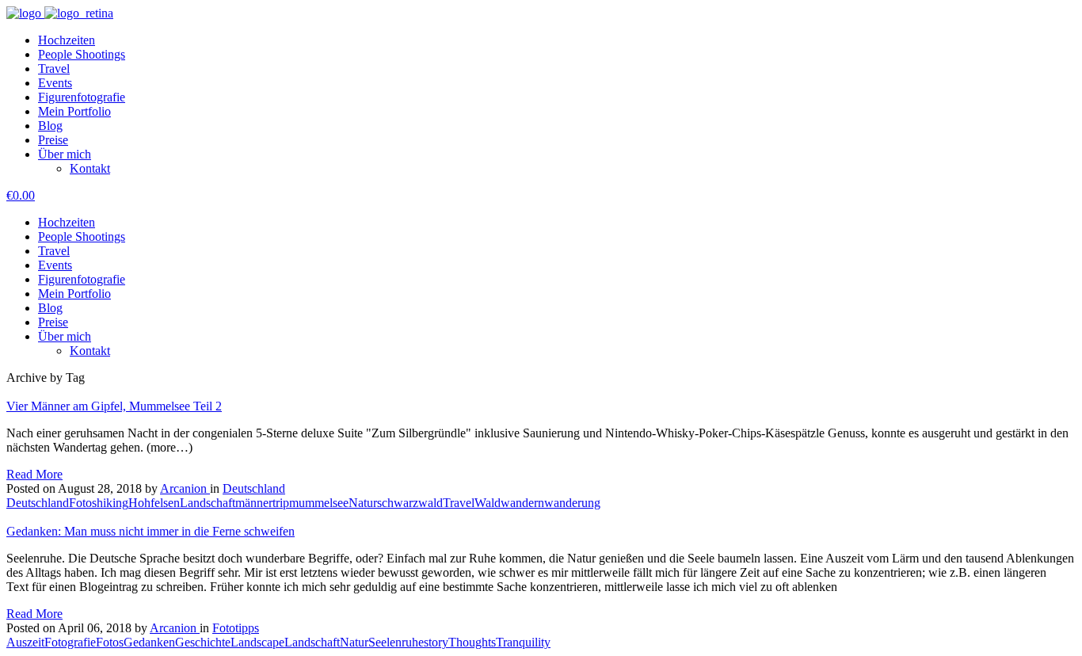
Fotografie (70, 642)
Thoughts (472, 642)
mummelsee (319, 502)
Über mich (64, 154)
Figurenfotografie (81, 97)
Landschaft (207, 502)
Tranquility (523, 642)
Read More (34, 474)
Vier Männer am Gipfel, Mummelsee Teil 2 (114, 406)
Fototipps (235, 628)
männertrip (262, 502)
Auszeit (25, 642)
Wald (487, 502)
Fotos (83, 502)
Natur (363, 502)
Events (55, 83)
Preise (53, 140)
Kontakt (90, 168)
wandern (522, 502)
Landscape (257, 642)
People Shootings (81, 54)
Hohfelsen (154, 502)
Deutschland (254, 488)
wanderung (572, 502)
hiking (112, 502)
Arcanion (185, 488)
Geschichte (202, 642)
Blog (50, 125)
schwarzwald (410, 502)
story (436, 642)
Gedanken (149, 642)
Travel (54, 68)
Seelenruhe (396, 642)
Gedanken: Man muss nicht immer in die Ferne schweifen (150, 531)
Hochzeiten (66, 40)
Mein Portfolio (74, 111)
